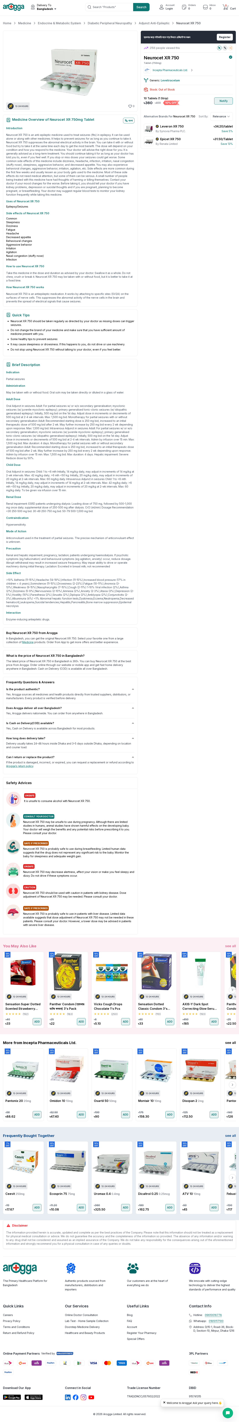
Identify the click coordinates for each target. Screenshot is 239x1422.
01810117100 (216, 1321)
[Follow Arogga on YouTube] (91, 1397)
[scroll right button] (232, 989)
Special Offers (136, 1338)
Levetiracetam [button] (170, 80)
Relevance (219, 116)
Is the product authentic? (23, 689)
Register (225, 37)
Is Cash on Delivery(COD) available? (30, 723)
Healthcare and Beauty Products (85, 1332)
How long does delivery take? (25, 738)
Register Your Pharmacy (141, 1332)
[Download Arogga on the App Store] (34, 1397)
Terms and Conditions (16, 1326)
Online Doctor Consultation (81, 1315)
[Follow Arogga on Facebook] (75, 1397)
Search (141, 7)
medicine (28, 642)
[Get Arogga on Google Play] (12, 1397)
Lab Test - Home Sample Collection (86, 1321)
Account (132, 1326)
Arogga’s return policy (19, 766)
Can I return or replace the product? (30, 757)
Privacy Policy (11, 1321)
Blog (130, 1315)
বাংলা (130, 120)
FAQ (129, 1321)
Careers (8, 1315)
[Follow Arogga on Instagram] (83, 1397)
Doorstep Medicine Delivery (82, 1326)
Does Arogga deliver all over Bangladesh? (34, 708)
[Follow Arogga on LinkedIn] (68, 1397)
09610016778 (213, 1315)
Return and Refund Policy (18, 1332)
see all (230, 946)
